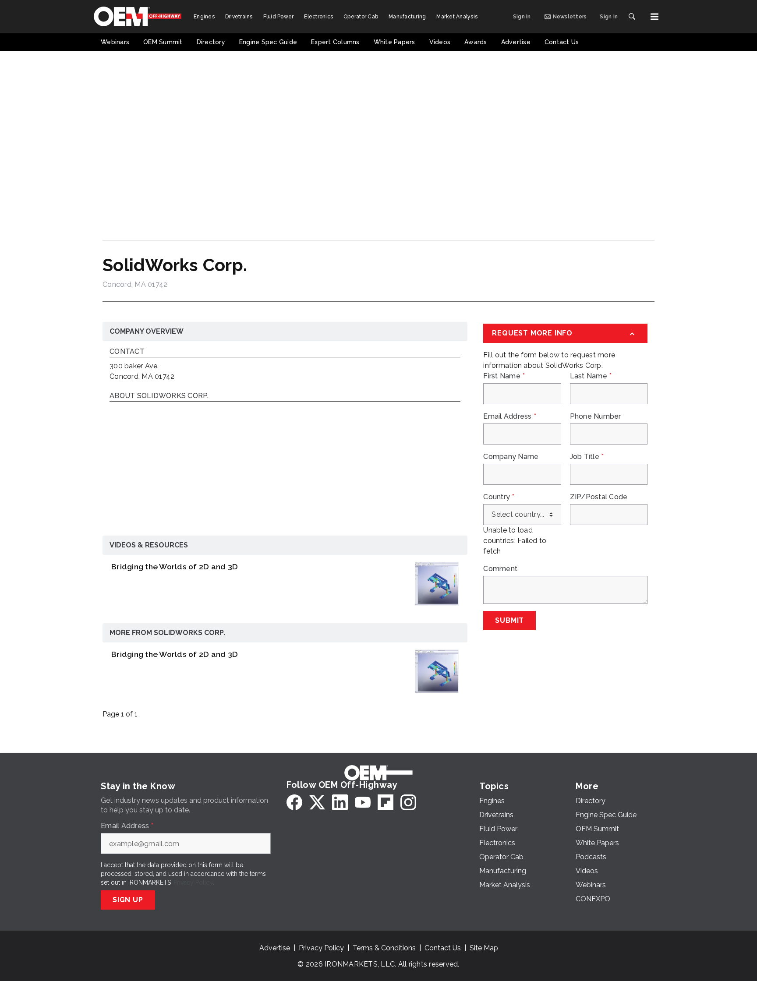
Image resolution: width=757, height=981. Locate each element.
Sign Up (128, 900)
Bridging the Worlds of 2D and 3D (174, 566)
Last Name (591, 376)
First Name (504, 376)
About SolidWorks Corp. (159, 396)
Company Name (510, 456)
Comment (500, 568)
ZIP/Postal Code (599, 497)
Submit (509, 620)
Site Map (484, 948)
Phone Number (595, 416)
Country (498, 497)
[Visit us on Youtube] (363, 802)
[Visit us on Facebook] (294, 802)
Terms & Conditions (384, 948)
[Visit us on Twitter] (317, 802)
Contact (127, 352)
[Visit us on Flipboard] (385, 802)
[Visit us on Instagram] (408, 802)
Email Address (509, 416)
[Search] (631, 16)
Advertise (274, 948)
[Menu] (654, 16)
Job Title (587, 456)
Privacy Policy (192, 882)
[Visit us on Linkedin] (340, 802)
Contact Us (442, 948)
